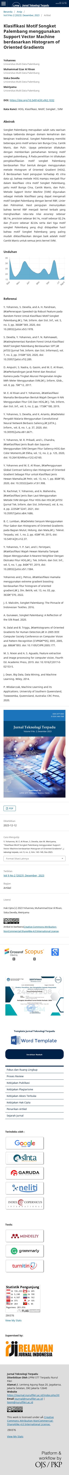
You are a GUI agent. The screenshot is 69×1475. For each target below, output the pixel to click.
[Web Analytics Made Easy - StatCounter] (10, 1316)
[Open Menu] (3, 3)
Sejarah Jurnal (15, 1115)
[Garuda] (25, 1179)
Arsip (19, 11)
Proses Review (15, 1076)
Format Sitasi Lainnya (17, 858)
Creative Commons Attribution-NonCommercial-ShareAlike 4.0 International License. (30, 1420)
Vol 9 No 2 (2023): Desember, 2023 (21, 15)
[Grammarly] (25, 1257)
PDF (10, 808)
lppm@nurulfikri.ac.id (20, 1402)
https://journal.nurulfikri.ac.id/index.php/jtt (33, 1395)
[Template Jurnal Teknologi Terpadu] (34, 1044)
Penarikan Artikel (17, 1109)
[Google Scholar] (25, 1149)
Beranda (8, 11)
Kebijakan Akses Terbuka (21, 1096)
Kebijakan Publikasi (18, 1082)
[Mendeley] (25, 1242)
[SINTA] (25, 1164)
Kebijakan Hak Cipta (18, 1102)
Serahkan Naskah (34, 1054)
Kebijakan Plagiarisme (20, 1089)
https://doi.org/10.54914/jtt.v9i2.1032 (32, 100)
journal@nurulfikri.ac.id (29, 1398)
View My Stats (13, 1320)
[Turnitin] (25, 1272)
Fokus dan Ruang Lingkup (22, 1069)
